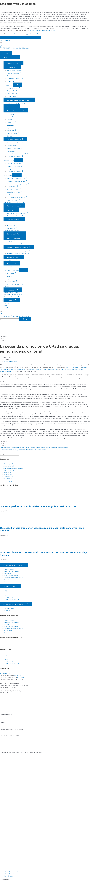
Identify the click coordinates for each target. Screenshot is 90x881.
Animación (11, 114)
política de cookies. (33, 34)
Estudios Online (9, 160)
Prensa (6, 307)
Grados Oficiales (9, 569)
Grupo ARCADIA (12, 88)
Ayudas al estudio (13, 219)
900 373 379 (21, 677)
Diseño (9, 119)
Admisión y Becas (13, 206)
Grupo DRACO (12, 94)
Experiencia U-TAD (13, 234)
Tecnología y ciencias (11, 481)
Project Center (8, 266)
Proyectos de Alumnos (11, 270)
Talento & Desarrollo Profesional (18, 247)
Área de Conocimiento (14, 111)
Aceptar (6, 38)
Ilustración (10, 122)
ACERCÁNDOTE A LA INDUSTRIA (15, 604)
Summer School (12, 200)
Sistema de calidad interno (16, 103)
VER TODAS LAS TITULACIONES (14, 202)
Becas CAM (11, 225)
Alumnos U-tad (9, 466)
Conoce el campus (13, 238)
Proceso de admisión (14, 216)
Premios (6, 286)
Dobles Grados (12, 145)
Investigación (8, 85)
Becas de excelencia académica (18, 223)
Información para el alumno (16, 244)
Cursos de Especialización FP (17, 154)
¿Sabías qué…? (8, 464)
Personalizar (33, 38)
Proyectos (10, 264)
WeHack (10, 195)
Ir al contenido (5, 40)
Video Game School (13, 192)
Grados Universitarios (14, 143)
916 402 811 (18, 675)
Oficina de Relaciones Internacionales (16, 297)
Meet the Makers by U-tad (16, 181)
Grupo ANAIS (11, 96)
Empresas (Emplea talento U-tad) (18, 253)
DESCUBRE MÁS (9, 587)
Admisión (10, 210)
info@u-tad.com (5, 673)
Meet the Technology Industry (17, 184)
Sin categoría (8, 479)
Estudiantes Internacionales (13, 295)
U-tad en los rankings (14, 79)
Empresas (7, 610)
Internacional (11, 290)
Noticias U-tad (8, 474)
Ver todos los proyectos (15, 284)
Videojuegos (11, 125)
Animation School (13, 189)
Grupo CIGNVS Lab (13, 91)
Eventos (6, 303)
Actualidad (11, 300)
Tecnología (11, 130)
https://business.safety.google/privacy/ (42, 30)
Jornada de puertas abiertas (16, 213)
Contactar (26, 48)
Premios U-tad (8, 476)
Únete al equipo (12, 81)
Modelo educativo (13, 73)
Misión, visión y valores (14, 70)
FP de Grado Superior (14, 156)
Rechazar (19, 38)
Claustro (10, 76)
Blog (5, 305)
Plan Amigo (11, 228)
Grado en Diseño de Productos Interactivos (42, 369)
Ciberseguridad (12, 133)
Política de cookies (10, 874)
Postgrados (11, 151)
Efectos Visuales (12, 117)
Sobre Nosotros (12, 63)
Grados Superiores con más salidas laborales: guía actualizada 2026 (38, 506)
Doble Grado (8, 580)
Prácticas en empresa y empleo (18, 251)
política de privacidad (19, 34)
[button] (45, 336)
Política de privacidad (11, 872)
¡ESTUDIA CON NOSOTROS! (13, 565)
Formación (11, 107)
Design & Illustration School (16, 197)
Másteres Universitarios (15, 148)
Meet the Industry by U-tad (16, 178)
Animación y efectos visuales (13, 468)
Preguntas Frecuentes (11, 230)
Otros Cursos (8, 175)
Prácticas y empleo (10, 608)
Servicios (10, 241)
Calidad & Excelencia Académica (18, 100)
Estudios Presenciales (14, 139)
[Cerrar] (25, 319)
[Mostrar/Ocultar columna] (17, 85)
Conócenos (11, 67)
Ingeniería (10, 128)
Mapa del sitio (8, 876)
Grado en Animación (72, 367)
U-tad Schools (12, 186)
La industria (7, 472)
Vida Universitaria (13, 257)
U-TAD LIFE (11, 260)
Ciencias (10, 136)
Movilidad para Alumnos (12, 292)
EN (1, 45)
